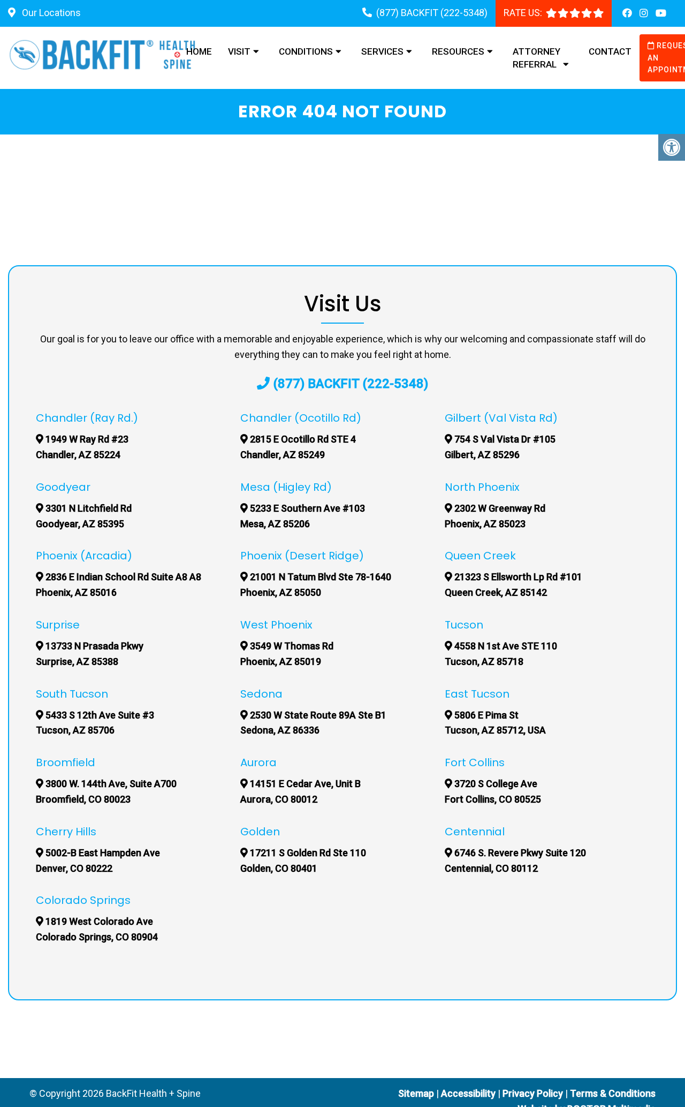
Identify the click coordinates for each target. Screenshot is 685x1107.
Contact (610, 51)
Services (382, 51)
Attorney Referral (536, 58)
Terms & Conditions (613, 1093)
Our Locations (50, 12)
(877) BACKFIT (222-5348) (432, 12)
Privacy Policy (534, 1093)
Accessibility (468, 1093)
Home (199, 51)
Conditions (306, 51)
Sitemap (416, 1093)
